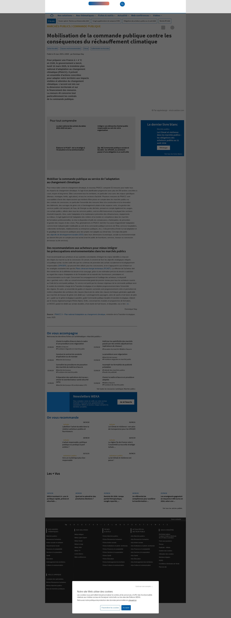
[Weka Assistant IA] (99, 3)
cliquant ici (132, 600)
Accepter (126, 608)
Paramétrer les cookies (110, 608)
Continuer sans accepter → (144, 586)
